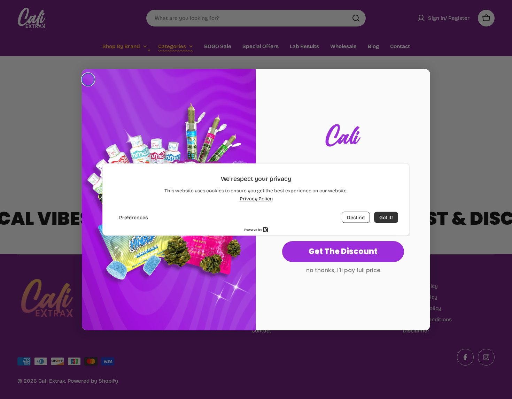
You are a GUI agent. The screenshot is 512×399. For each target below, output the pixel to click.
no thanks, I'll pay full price (343, 270)
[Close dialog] (88, 79)
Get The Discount (343, 251)
